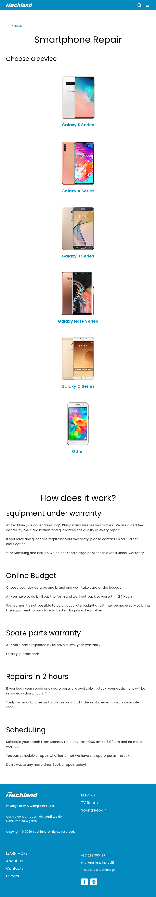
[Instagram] (93, 881)
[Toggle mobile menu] (148, 5)
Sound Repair (93, 810)
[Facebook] (84, 881)
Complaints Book (42, 806)
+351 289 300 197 (93, 855)
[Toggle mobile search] (140, 5)
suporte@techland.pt (99, 870)
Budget (13, 875)
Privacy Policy (16, 806)
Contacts (15, 868)
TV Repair (90, 802)
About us (14, 860)
